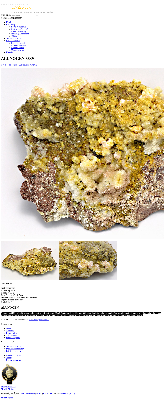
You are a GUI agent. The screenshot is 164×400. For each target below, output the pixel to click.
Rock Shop (12, 65)
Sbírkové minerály (18, 27)
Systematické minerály (20, 29)
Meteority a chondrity (20, 34)
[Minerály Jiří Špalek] (28, 13)
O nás (8, 328)
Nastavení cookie (28, 393)
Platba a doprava (13, 338)
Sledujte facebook (8, 388)
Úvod (3, 65)
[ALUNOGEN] (30, 279)
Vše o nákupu (11, 335)
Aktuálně (10, 331)
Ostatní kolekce (17, 50)
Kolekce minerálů (18, 45)
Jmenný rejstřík (7, 398)
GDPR (39, 393)
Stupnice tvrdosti (18, 43)
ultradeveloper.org (67, 393)
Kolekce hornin (17, 47)
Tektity (14, 36)
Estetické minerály (18, 31)
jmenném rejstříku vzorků (38, 320)
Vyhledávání (6, 15)
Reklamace (47, 393)
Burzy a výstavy (12, 333)
